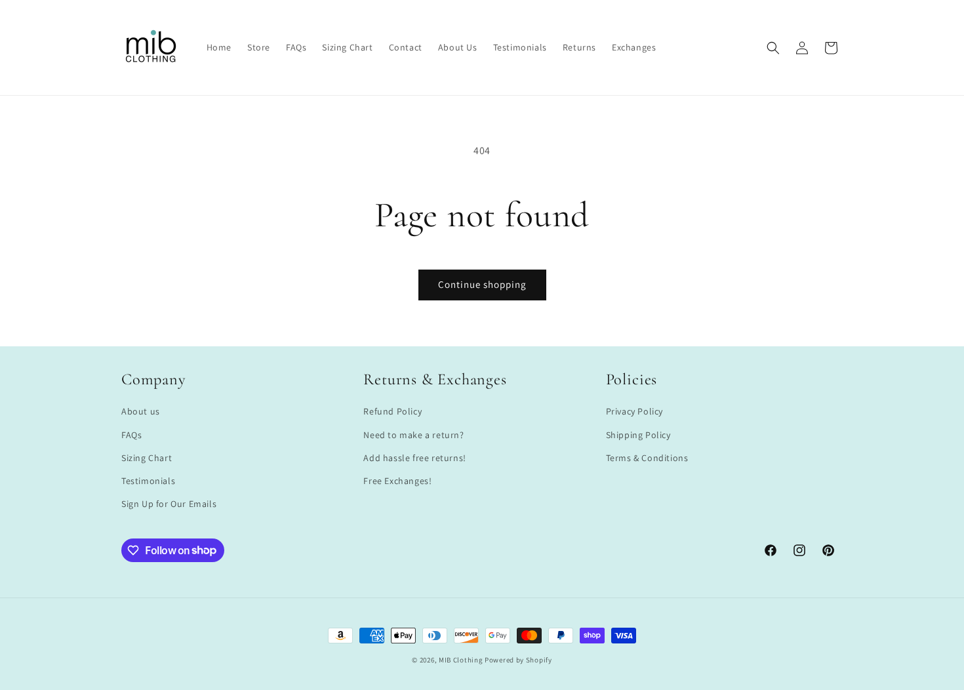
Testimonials (148, 481)
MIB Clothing (461, 659)
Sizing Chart (146, 458)
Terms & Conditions (647, 458)
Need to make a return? (413, 435)
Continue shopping (482, 284)
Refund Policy (392, 412)
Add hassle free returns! (414, 458)
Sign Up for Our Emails (168, 504)
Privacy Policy (634, 412)
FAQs (131, 435)
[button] (773, 47)
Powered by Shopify (518, 659)
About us (140, 412)
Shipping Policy (638, 435)
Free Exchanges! (397, 481)
